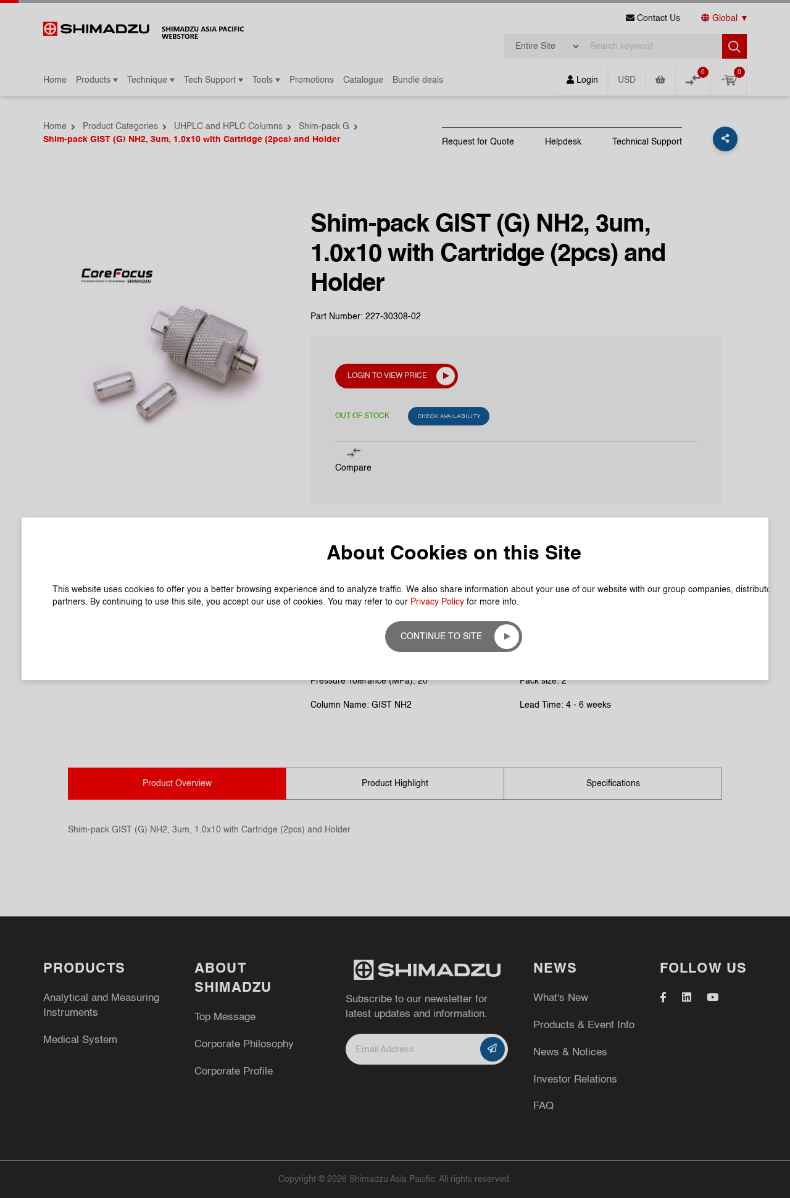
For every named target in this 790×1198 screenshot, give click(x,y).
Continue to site (441, 636)
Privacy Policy (437, 602)
